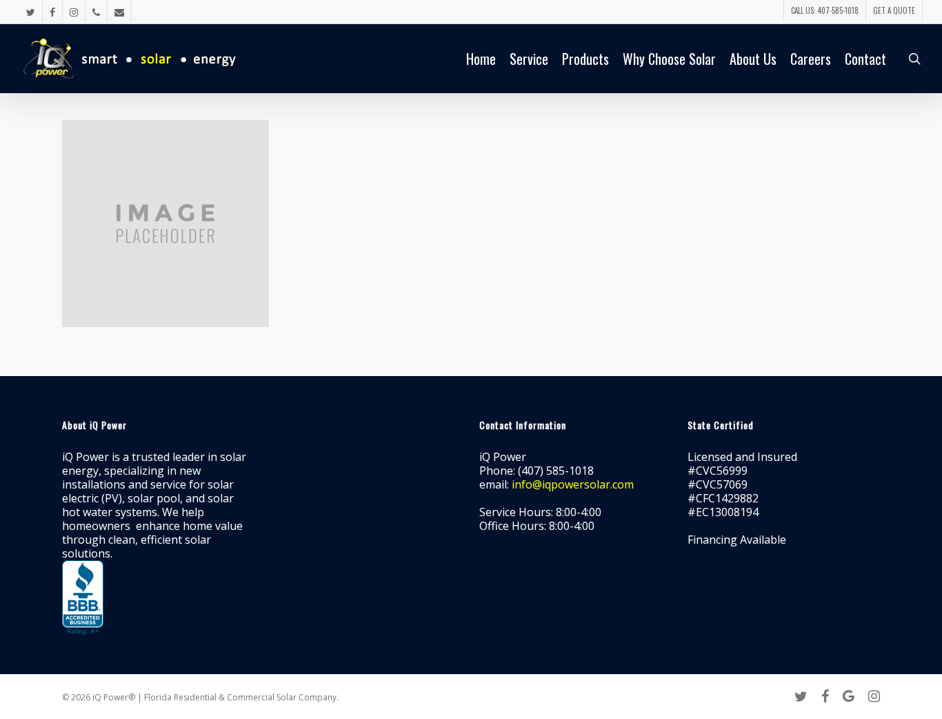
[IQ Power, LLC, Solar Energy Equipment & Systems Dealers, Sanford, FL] (82, 598)
